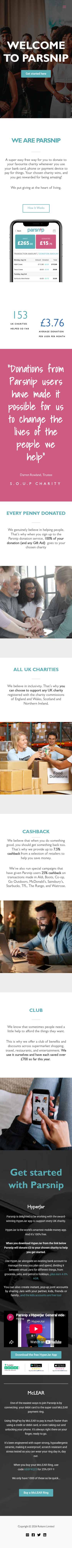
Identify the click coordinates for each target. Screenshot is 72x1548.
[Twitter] (39, 1535)
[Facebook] (33, 1535)
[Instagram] (27, 1535)
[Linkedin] (44, 1535)
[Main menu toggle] (64, 7)
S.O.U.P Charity (36, 484)
